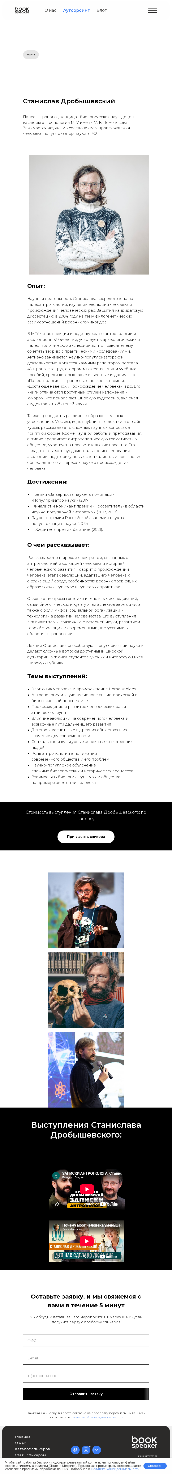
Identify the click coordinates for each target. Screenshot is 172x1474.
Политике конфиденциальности (115, 1469)
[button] (152, 10)
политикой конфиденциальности (98, 1417)
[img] (22, 10)
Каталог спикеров (32, 1449)
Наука (31, 54)
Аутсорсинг (76, 10)
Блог (101, 10)
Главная (23, 1437)
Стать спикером (30, 1455)
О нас (50, 10)
